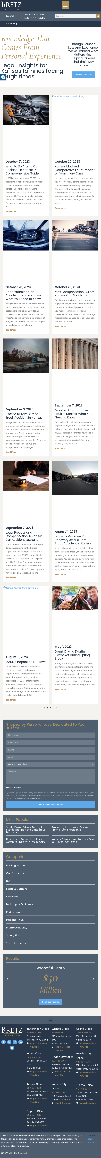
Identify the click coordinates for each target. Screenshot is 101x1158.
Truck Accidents (16, 943)
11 (56, 707)
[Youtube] (12, 1048)
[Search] (98, 16)
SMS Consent (14, 787)
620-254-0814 (34, 1088)
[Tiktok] (15, 1042)
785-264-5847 (83, 1032)
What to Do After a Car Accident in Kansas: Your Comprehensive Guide (24, 170)
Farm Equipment (16, 888)
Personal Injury (15, 920)
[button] (65, 5)
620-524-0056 (83, 1061)
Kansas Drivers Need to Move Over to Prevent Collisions (73, 840)
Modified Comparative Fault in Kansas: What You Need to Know (73, 413)
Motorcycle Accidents (19, 904)
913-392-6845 (83, 1088)
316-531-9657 (58, 1032)
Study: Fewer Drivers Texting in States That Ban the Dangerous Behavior (25, 830)
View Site (34, 1046)
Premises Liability (16, 927)
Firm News (12, 896)
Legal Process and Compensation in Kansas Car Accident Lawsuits (24, 536)
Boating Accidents (17, 865)
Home (8, 23)
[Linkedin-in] (20, 1042)
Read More (11, 211)
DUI (8, 881)
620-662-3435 (34, 18)
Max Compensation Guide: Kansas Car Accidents (74, 294)
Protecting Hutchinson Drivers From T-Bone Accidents (70, 828)
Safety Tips (13, 935)
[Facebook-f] (3, 1042)
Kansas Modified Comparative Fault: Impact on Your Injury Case (75, 170)
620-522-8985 (59, 1060)
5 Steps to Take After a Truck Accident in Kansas (24, 416)
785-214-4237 (34, 1057)
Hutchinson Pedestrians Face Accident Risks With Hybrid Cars (25, 840)
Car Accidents (15, 873)
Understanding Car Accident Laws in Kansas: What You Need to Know (24, 295)
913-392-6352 (58, 1092)
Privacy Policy (35, 798)
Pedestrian (13, 912)
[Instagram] (9, 1042)
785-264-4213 (34, 1115)
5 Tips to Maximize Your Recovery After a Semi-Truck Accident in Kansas (73, 540)
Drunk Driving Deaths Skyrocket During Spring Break (72, 655)
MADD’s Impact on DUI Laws (26, 662)
